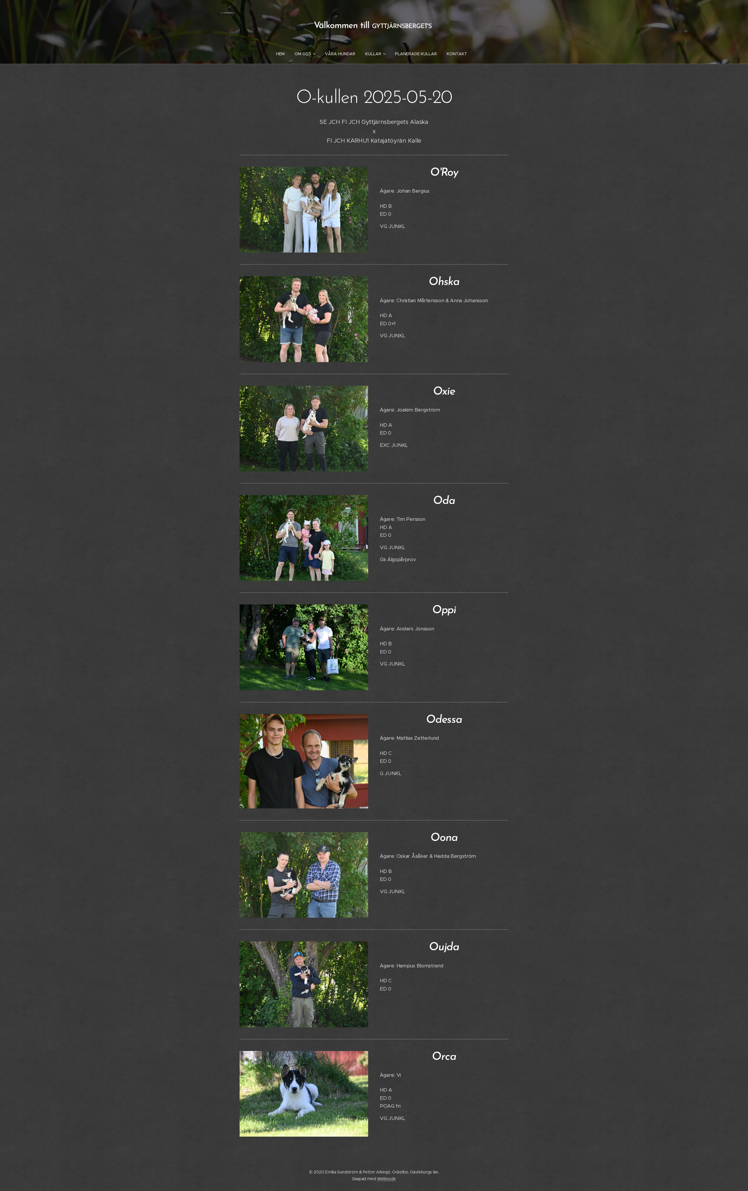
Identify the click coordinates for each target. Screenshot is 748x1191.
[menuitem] (283, 53)
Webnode (386, 1178)
